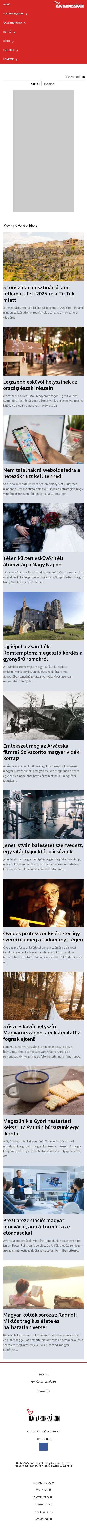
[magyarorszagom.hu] (69, 6)
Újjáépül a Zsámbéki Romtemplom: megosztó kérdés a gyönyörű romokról (43, 652)
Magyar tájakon (13, 13)
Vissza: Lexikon (75, 76)
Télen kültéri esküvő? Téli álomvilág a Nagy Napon (33, 561)
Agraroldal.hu (43, 1519)
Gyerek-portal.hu (43, 1512)
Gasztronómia (12, 22)
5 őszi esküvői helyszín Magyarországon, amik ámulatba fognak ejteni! (42, 1032)
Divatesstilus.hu (43, 1504)
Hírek (6, 41)
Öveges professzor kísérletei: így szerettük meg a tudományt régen (43, 936)
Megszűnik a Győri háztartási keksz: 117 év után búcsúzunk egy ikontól (41, 1127)
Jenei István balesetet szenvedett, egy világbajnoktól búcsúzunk (43, 848)
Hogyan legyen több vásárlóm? (43, 1431)
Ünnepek (8, 59)
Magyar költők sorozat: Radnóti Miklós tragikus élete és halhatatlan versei (40, 1320)
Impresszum (43, 1391)
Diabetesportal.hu (43, 1497)
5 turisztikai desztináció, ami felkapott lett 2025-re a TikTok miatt (38, 293)
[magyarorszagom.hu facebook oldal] (43, 1447)
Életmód (8, 50)
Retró (7, 31)
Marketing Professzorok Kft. (54, 1465)
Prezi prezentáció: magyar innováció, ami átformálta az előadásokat (36, 1226)
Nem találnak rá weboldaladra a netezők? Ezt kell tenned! (41, 473)
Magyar (49, 83)
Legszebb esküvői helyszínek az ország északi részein (40, 385)
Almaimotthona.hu (43, 1483)
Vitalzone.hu (43, 1490)
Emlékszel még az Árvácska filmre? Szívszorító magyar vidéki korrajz (42, 751)
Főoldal (43, 1374)
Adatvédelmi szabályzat (43, 1382)
